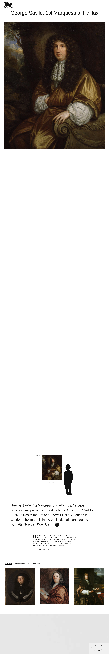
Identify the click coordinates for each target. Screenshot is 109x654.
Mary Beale (51, 18)
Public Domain (60, 519)
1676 (14, 515)
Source (29, 524)
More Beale (8, 563)
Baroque (79, 505)
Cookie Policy (99, 647)
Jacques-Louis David (58, 545)
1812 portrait (46, 545)
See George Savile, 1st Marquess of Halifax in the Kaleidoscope (57, 524)
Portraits (16, 524)
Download (44, 524)
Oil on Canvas (20, 510)
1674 (85, 510)
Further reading (38, 553)
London (16, 519)
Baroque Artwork (20, 563)
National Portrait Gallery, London (61, 515)
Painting (35, 510)
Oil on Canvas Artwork (34, 563)
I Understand (96, 650)
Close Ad (100, 395)
